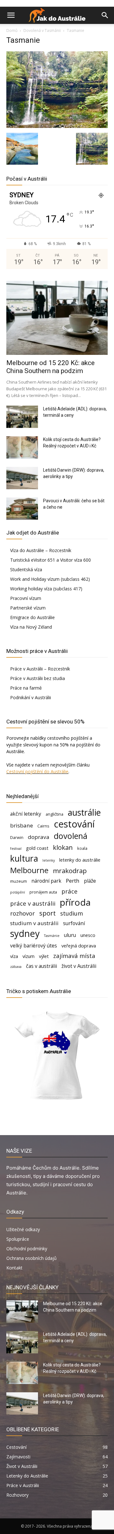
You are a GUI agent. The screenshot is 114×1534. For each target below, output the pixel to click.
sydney (25, 933)
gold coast (37, 848)
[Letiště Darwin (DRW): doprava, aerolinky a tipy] (22, 478)
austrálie (84, 812)
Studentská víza (26, 569)
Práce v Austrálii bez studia (37, 678)
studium (71, 913)
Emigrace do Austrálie (32, 617)
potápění (17, 892)
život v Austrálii (78, 966)
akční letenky (25, 814)
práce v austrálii (32, 903)
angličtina (54, 814)
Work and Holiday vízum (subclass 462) (50, 579)
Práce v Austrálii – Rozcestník (40, 669)
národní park (46, 881)
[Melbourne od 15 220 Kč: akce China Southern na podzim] (57, 318)
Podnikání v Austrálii (30, 697)
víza (14, 956)
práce (69, 891)
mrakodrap (70, 870)
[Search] (105, 15)
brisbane (21, 825)
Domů (11, 30)
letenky (48, 860)
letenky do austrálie (79, 860)
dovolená (70, 836)
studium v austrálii (34, 923)
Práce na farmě (26, 688)
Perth (72, 880)
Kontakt (14, 1268)
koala (82, 848)
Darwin (16, 837)
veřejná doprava (78, 946)
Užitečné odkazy (23, 1229)
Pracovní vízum (25, 598)
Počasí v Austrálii (26, 179)
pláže (90, 881)
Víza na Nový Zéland (31, 627)
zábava (16, 966)
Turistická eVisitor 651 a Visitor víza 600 (50, 560)
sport (47, 913)
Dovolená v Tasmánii (42, 30)
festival (16, 848)
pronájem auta (43, 892)
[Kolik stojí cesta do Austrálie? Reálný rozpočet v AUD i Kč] (22, 447)
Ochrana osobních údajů (31, 1258)
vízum (28, 956)
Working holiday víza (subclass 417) (46, 589)
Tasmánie (52, 935)
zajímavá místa (74, 955)
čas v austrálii (41, 966)
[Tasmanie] (57, 126)
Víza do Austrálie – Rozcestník (40, 550)
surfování (74, 923)
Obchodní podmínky (26, 1249)
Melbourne (29, 870)
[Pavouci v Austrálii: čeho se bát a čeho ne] (22, 509)
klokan (63, 847)
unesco (87, 935)
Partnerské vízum (28, 608)
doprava (38, 837)
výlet (44, 956)
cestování (74, 824)
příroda (75, 902)
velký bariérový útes (33, 945)
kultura (24, 858)
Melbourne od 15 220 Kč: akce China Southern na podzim (50, 367)
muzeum (18, 881)
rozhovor (22, 913)
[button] (11, 15)
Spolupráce (17, 1239)
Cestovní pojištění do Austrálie (37, 771)
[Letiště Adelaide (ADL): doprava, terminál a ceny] (22, 417)
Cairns (43, 826)
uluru (70, 935)
